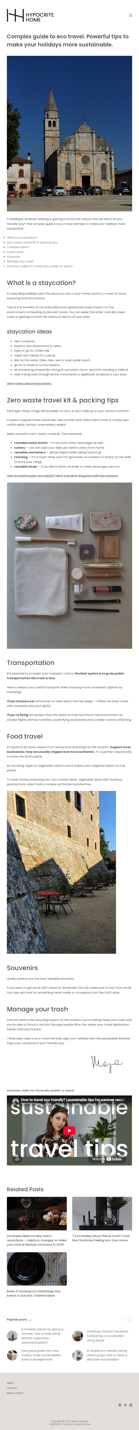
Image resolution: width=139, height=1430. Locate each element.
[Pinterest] (125, 1405)
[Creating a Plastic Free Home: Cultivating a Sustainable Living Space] (77, 1336)
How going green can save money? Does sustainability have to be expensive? (41, 1355)
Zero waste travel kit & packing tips (32, 242)
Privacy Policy (15, 1393)
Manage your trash (20, 261)
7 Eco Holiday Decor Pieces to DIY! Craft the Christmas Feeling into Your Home (101, 1238)
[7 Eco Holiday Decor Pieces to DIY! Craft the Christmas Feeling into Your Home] (102, 1213)
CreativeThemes (82, 1424)
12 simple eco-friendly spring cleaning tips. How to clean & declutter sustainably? (107, 1355)
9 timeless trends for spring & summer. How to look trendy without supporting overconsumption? (42, 1335)
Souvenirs (13, 257)
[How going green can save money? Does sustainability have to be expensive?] (12, 1355)
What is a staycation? (22, 238)
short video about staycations (29, 384)
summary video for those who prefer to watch (40, 266)
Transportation (18, 247)
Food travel (15, 252)
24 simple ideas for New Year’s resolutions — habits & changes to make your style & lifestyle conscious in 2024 (36, 1240)
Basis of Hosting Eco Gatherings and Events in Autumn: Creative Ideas (33, 1293)
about (10, 1383)
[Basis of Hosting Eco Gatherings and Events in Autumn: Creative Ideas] (37, 1269)
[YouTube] (130, 1405)
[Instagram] (120, 1405)
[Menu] (130, 15)
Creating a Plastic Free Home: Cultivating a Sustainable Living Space (108, 1336)
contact (12, 1388)
